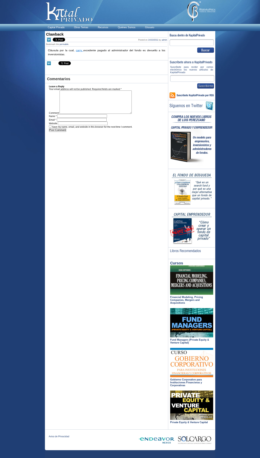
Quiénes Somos (127, 27)
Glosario (149, 27)
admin (164, 40)
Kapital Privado (69, 12)
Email (52, 120)
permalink (64, 44)
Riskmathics (201, 11)
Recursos (103, 27)
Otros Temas (81, 27)
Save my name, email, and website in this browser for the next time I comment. (92, 127)
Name (53, 116)
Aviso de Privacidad (59, 436)
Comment (54, 113)
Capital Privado (56, 27)
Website (53, 123)
